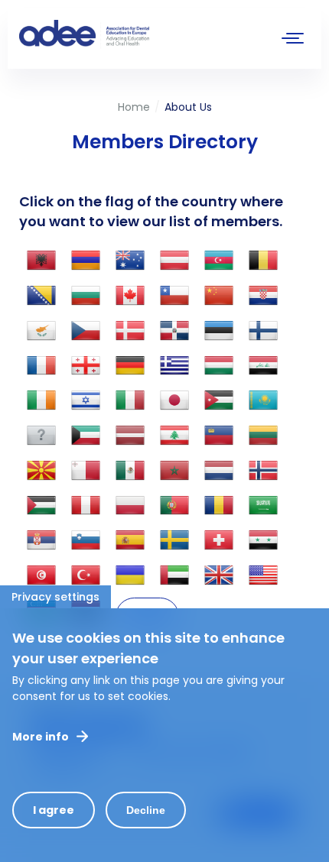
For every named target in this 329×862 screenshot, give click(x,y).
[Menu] (293, 40)
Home (134, 107)
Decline (145, 810)
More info (40, 736)
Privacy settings (55, 596)
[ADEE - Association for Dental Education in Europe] (134, 34)
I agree (53, 810)
